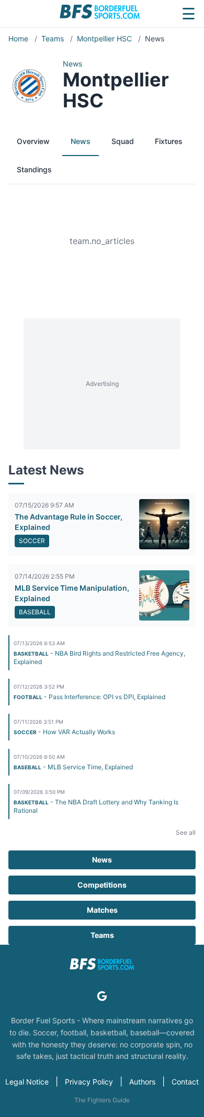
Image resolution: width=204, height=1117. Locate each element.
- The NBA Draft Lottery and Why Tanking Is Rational (96, 806)
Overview (33, 141)
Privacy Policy (89, 1081)
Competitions (102, 884)
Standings (34, 169)
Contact (185, 1081)
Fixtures (169, 141)
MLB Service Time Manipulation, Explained (72, 593)
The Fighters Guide (102, 1100)
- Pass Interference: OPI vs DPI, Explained (89, 697)
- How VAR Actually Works (64, 732)
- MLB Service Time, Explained (73, 767)
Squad (122, 141)
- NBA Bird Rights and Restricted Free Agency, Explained (99, 657)
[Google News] (102, 996)
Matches (102, 909)
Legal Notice (27, 1081)
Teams (53, 38)
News (80, 141)
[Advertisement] (102, 383)
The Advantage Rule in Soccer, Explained (68, 522)
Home (19, 38)
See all (186, 832)
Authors (142, 1081)
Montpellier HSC (105, 38)
